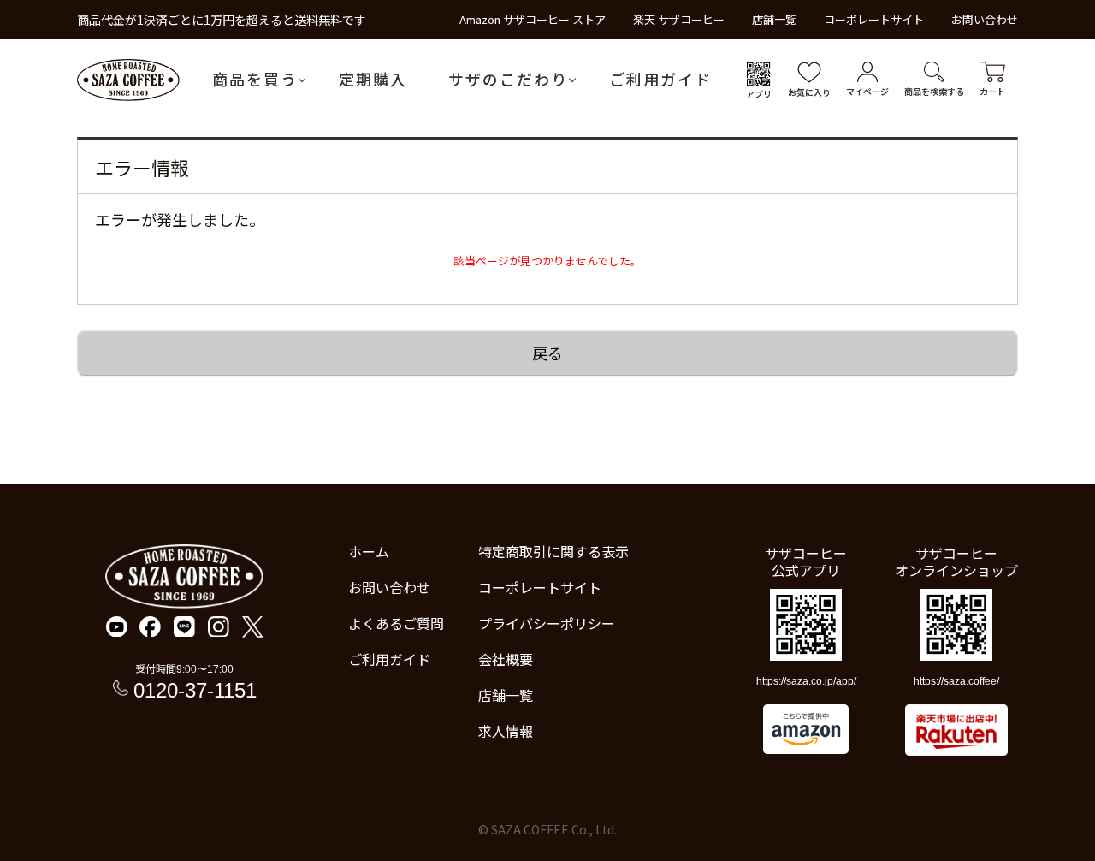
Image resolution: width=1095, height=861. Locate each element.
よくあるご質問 (396, 623)
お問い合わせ (984, 19)
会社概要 (505, 659)
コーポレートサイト (874, 19)
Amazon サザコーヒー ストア (532, 19)
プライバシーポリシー (546, 623)
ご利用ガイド (660, 78)
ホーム (368, 551)
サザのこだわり (508, 78)
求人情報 (505, 731)
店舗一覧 (774, 19)
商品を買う (255, 78)
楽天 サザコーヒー (679, 19)
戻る (547, 352)
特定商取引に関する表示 (553, 551)
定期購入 (373, 78)
